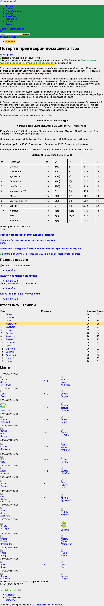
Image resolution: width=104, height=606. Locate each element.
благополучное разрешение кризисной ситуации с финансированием (48, 61)
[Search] (1, 31)
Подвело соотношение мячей (18, 275)
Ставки (9, 24)
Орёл (8, 345)
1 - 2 (46, 446)
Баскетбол (11, 19)
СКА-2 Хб (10, 342)
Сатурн (9, 333)
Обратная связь (13, 597)
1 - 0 (46, 406)
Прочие (9, 21)
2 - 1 (46, 381)
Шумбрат (10, 327)
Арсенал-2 (11, 355)
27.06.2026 (8, 299)
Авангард (11, 336)
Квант (9, 361)
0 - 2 (46, 459)
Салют (9, 320)
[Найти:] (11, 34)
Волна (9, 314)
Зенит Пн (10, 352)
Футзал (9, 13)
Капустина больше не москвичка (20, 293)
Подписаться (9, 37)
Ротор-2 (10, 358)
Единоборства (13, 11)
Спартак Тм (11, 317)
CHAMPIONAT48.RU (23, 581)
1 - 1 (46, 419)
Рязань (9, 330)
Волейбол (10, 16)
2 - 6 (46, 394)
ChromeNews (42, 604)
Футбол (9, 6)
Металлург (11, 323)
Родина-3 (10, 339)
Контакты (10, 600)
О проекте (10, 595)
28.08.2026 (8, 281)
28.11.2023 (8, 55)
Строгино (10, 348)
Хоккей (9, 8)
